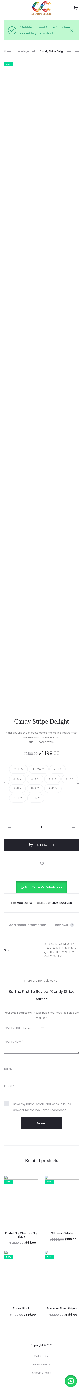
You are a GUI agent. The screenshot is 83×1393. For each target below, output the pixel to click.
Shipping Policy (41, 1372)
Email (9, 1086)
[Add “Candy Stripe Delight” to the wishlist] (42, 863)
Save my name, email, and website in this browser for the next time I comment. (42, 1107)
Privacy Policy (41, 1364)
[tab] (27, 925)
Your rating (13, 1028)
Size (6, 783)
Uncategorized (26, 51)
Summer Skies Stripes (62, 1308)
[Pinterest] (55, 1384)
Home (7, 51)
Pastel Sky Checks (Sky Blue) (21, 1235)
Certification (41, 1356)
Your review (13, 1042)
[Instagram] (46, 1384)
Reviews (64, 925)
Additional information (27, 925)
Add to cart (45, 845)
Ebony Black (21, 1308)
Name (9, 1069)
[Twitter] (28, 1384)
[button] (18, 769)
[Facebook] (37, 1384)
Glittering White (62, 1233)
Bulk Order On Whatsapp (43, 887)
